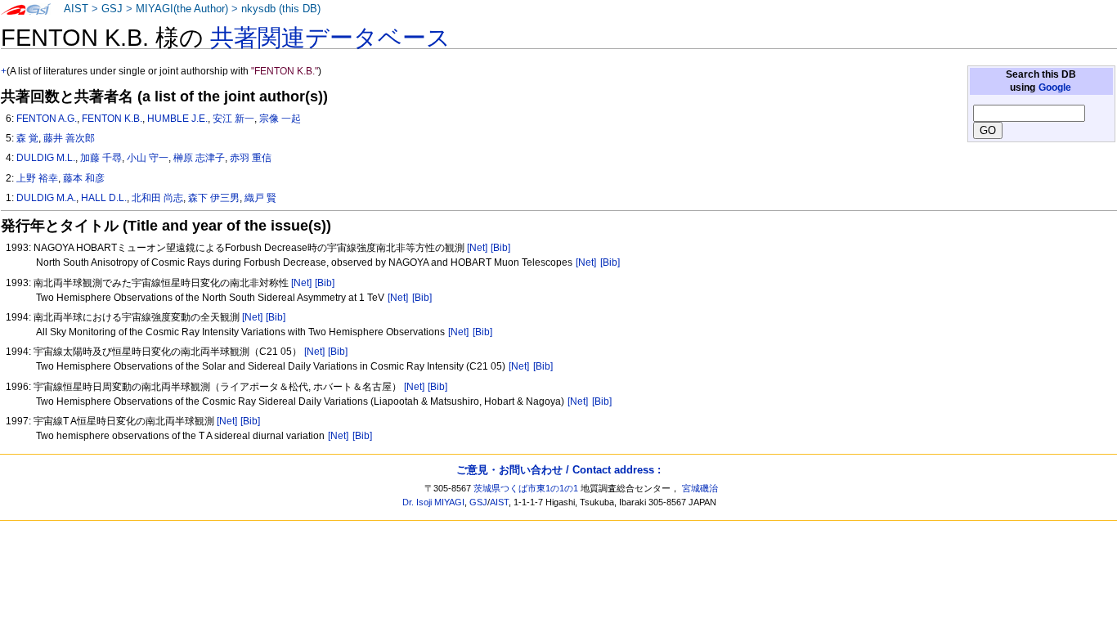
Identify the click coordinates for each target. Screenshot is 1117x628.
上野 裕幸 (37, 178)
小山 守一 (147, 158)
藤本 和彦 (84, 178)
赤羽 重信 (250, 158)
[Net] (477, 247)
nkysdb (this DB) (281, 9)
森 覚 (27, 138)
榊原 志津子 (199, 158)
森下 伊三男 (214, 198)
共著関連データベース (330, 38)
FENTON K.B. (112, 118)
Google (1054, 87)
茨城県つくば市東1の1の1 (525, 488)
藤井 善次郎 (69, 138)
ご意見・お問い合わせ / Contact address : (558, 470)
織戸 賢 (260, 198)
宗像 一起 (280, 118)
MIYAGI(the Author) (182, 9)
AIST (76, 9)
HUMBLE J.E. (177, 118)
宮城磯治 (700, 488)
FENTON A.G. (46, 118)
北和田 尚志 (157, 198)
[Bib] (500, 247)
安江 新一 (233, 118)
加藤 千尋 (101, 158)
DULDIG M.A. (46, 198)
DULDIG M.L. (45, 158)
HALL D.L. (104, 198)
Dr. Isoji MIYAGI (433, 502)
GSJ (112, 9)
